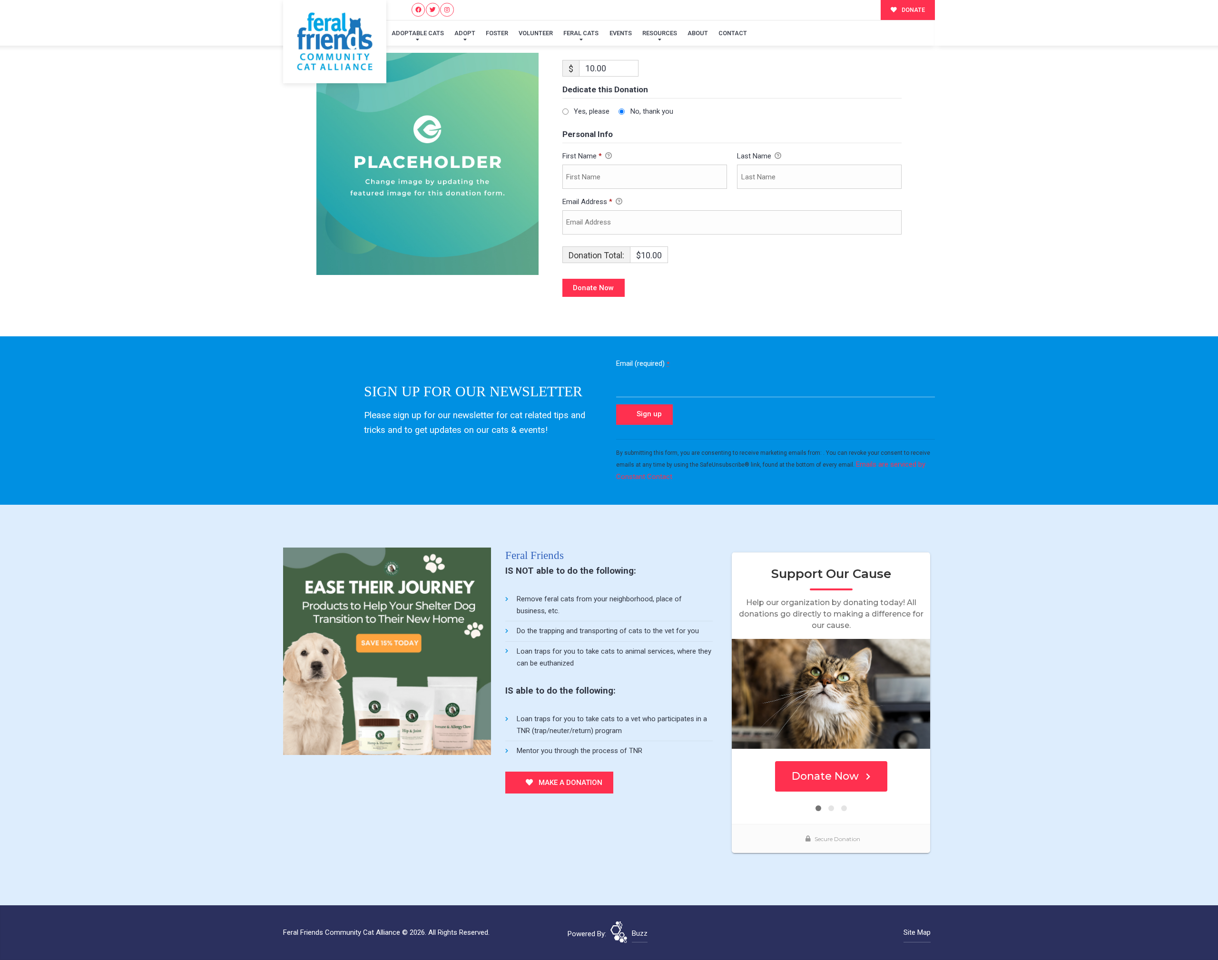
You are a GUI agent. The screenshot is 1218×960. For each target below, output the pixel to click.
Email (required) (642, 363)
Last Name (755, 156)
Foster (497, 33)
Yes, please (591, 111)
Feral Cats (581, 33)
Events (620, 33)
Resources (659, 33)
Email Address (587, 201)
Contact (732, 33)
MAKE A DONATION (569, 782)
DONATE (912, 9)
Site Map (917, 932)
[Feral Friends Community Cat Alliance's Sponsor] (387, 651)
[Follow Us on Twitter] (433, 10)
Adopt (464, 33)
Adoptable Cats (418, 33)
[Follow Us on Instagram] (447, 10)
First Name (582, 156)
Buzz (640, 933)
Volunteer (536, 33)
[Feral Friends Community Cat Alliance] (334, 41)
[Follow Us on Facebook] (418, 10)
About (698, 33)
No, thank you (651, 111)
